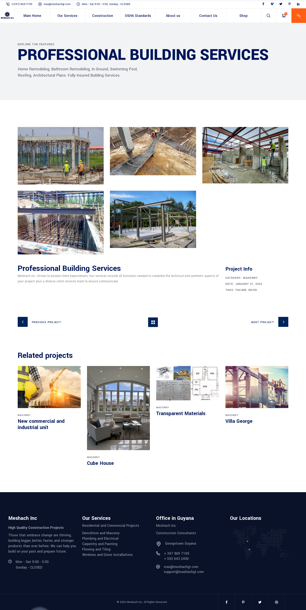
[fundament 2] (153, 151)
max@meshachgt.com (57, 4)
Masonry (250, 277)
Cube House (100, 463)
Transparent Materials (180, 413)
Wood (252, 290)
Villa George (239, 421)
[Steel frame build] (245, 155)
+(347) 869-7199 (21, 4)
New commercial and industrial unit (41, 424)
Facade (241, 290)
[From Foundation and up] (61, 155)
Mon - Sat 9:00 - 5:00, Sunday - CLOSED (106, 4)
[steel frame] (153, 219)
